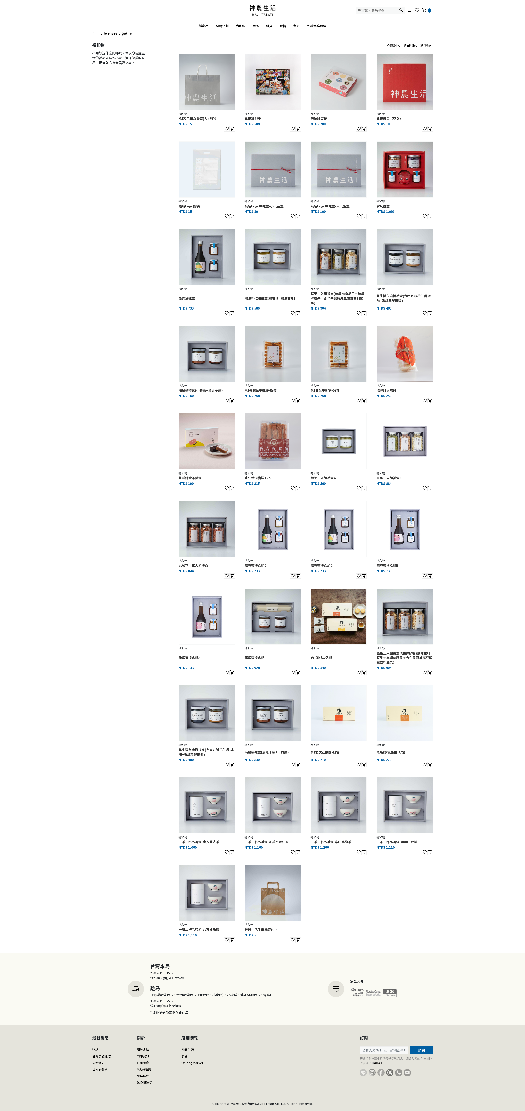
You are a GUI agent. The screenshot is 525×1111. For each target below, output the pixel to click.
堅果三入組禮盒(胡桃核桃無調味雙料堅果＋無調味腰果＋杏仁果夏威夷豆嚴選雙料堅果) (404, 658)
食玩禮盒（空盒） (390, 118)
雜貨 (269, 25)
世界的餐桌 (100, 1069)
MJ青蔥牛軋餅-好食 (325, 390)
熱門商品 (425, 45)
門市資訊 (143, 1056)
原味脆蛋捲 (319, 118)
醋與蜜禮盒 (187, 298)
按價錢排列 (393, 45)
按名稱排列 (410, 45)
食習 (184, 1056)
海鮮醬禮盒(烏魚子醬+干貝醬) (267, 752)
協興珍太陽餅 (386, 390)
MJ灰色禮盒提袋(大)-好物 (198, 118)
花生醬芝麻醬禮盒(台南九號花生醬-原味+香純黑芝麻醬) (404, 298)
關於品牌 (143, 1049)
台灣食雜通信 (316, 25)
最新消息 (98, 1063)
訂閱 (421, 1050)
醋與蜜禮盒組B (387, 565)
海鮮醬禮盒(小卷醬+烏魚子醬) (201, 390)
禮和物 (240, 25)
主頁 (95, 33)
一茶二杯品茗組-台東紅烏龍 (199, 929)
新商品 (204, 25)
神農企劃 (222, 25)
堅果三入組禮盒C (389, 477)
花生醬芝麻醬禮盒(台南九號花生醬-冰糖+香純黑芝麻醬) (206, 752)
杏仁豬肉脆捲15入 (258, 477)
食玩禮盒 (383, 206)
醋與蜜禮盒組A (189, 657)
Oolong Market (192, 1063)
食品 (255, 25)
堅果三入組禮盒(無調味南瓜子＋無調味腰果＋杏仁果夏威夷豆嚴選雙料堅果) (337, 298)
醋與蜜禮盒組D (256, 565)
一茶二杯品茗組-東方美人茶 (199, 841)
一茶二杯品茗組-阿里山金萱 (397, 841)
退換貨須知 (144, 1082)
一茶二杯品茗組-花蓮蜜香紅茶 (267, 841)
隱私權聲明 (144, 1069)
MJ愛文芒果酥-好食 (325, 752)
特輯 (283, 25)
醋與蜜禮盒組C (322, 565)
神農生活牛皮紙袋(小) (261, 929)
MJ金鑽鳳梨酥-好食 (391, 752)
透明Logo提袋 (189, 206)
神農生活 (187, 1049)
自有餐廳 (143, 1063)
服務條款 (143, 1076)
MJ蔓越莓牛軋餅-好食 (261, 390)
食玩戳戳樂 (253, 118)
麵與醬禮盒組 (254, 657)
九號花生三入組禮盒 (193, 565)
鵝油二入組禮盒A (323, 477)
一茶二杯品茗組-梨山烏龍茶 (331, 841)
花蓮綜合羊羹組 (190, 477)
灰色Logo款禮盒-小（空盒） (266, 206)
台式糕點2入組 (321, 657)
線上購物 (110, 33)
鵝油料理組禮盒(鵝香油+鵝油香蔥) (270, 298)
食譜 (296, 25)
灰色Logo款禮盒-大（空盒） (332, 206)
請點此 (378, 1063)
